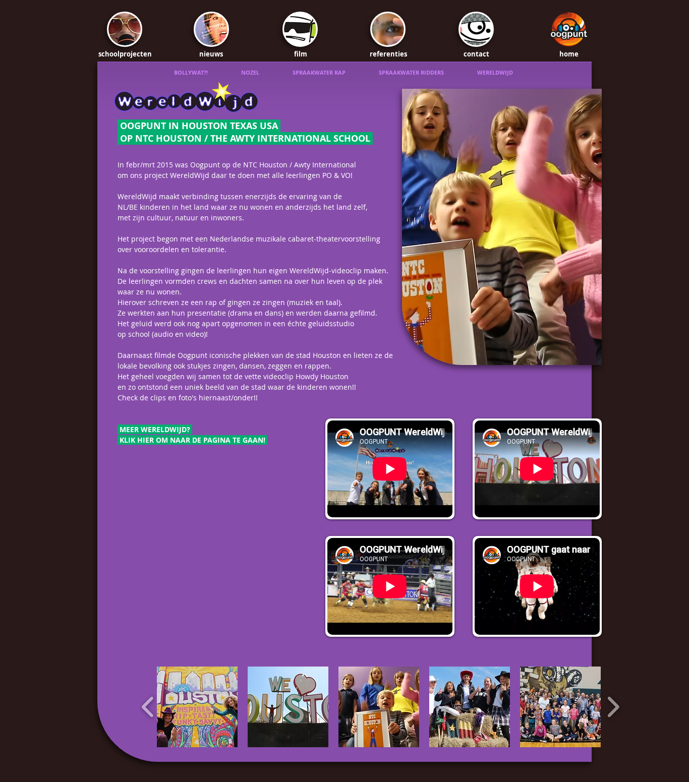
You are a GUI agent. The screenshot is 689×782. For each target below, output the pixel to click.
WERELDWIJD (495, 72)
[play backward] (148, 707)
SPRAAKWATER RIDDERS (428, 72)
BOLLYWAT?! (207, 72)
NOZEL (267, 72)
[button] (197, 707)
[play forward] (613, 707)
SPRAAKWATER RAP (336, 72)
